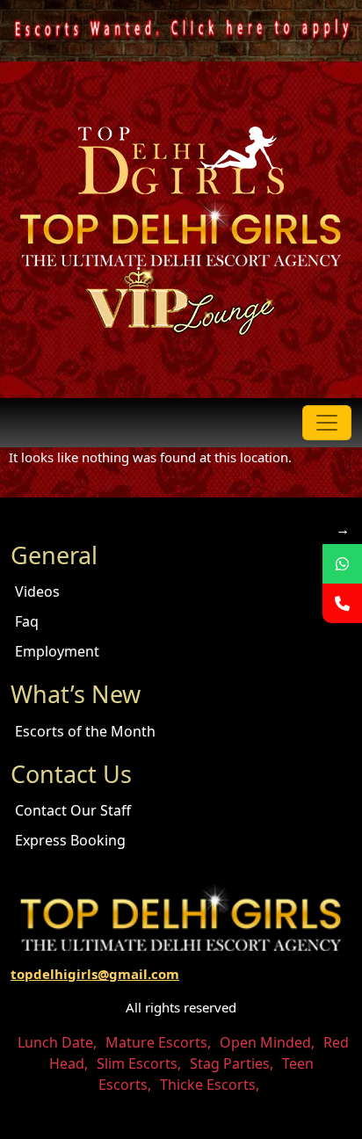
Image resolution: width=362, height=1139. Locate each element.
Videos (37, 591)
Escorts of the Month (85, 731)
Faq (27, 621)
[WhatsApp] (342, 564)
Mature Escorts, (158, 1042)
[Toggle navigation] (326, 422)
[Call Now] (342, 603)
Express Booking (70, 840)
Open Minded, (267, 1042)
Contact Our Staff (73, 810)
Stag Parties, (231, 1063)
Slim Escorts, (139, 1063)
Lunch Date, (57, 1042)
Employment (57, 651)
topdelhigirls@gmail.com (95, 974)
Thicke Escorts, (209, 1084)
